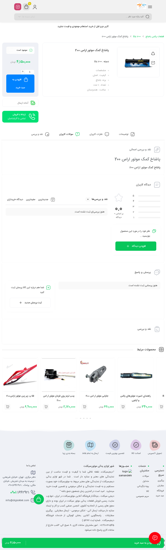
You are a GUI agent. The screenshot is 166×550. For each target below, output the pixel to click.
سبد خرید (160, 496)
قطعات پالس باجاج (155, 37)
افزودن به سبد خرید (18, 84)
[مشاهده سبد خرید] (26, 7)
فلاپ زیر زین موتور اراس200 (58, 396)
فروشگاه (160, 491)
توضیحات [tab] (124, 134)
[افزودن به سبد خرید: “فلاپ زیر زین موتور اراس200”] (46, 407)
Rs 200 (137, 37)
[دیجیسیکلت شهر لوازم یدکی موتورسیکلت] (141, 6)
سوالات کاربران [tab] (66, 134)
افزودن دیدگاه (139, 246)
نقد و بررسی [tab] (37, 134)
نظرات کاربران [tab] (96, 134)
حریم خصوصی (142, 496)
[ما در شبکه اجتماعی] (17, 6)
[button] (89, 418)
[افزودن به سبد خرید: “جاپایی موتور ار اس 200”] (123, 407)
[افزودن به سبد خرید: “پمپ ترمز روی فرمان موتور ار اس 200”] (84, 407)
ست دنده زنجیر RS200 (20, 396)
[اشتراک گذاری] (153, 53)
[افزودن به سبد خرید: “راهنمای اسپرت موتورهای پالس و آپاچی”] (161, 407)
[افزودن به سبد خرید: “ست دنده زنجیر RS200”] (7, 407)
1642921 (19, 492)
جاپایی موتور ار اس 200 (135, 396)
